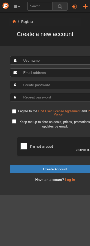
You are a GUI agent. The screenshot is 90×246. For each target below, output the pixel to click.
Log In (70, 180)
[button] (17, 6)
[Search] (60, 6)
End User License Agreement (59, 111)
